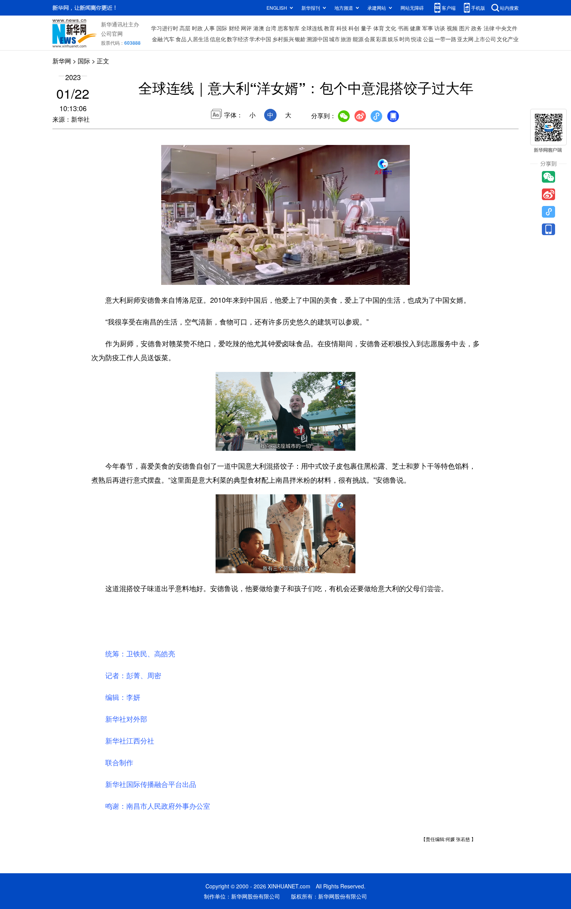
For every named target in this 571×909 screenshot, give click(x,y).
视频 (452, 28)
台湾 (270, 28)
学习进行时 (164, 28)
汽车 (169, 39)
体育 (378, 28)
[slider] (381, 277)
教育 (329, 28)
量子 (366, 28)
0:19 (183, 277)
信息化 (218, 39)
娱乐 (393, 39)
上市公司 (485, 39)
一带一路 (445, 39)
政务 (476, 28)
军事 (427, 28)
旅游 (346, 39)
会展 (369, 39)
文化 (390, 28)
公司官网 (112, 33)
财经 (234, 28)
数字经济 (238, 39)
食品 (181, 39)
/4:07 (194, 277)
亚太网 (465, 39)
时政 (197, 28)
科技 (341, 28)
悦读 (416, 39)
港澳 (258, 28)
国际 (221, 28)
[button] (168, 276)
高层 (184, 28)
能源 (358, 39)
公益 (428, 39)
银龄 (300, 39)
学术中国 (260, 39)
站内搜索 (509, 7)
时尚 (404, 39)
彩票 (381, 39)
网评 (246, 28)
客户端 (449, 7)
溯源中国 (317, 39)
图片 (464, 28)
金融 (157, 39)
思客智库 (288, 28)
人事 (209, 28)
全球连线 (312, 28)
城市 (334, 39)
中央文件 (506, 28)
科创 (353, 28)
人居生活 (198, 39)
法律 (489, 28)
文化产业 (508, 39)
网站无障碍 (412, 7)
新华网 (61, 60)
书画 (403, 28)
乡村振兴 (283, 39)
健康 (415, 28)
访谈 (439, 28)
